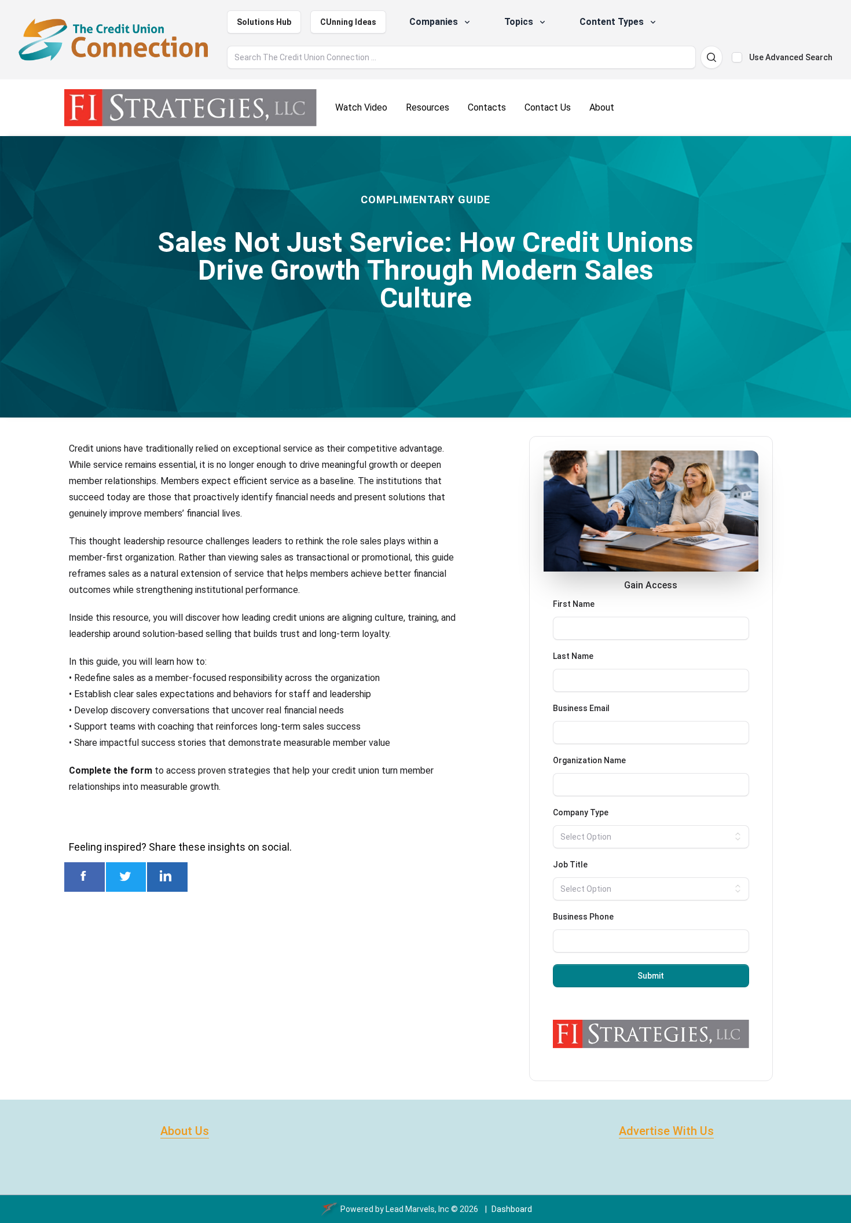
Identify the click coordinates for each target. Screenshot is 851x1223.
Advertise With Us (666, 1131)
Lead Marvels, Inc (417, 1209)
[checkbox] (737, 57)
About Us (184, 1131)
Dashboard (511, 1209)
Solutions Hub (264, 22)
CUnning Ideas (348, 22)
